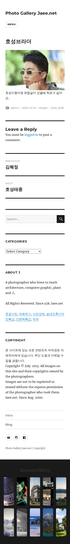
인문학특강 (23, 319)
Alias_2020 (57, 107)
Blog (8, 424)
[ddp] (22, 522)
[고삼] (9, 522)
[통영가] (61, 491)
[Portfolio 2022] (48, 491)
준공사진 (11, 314)
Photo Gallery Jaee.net (31, 13)
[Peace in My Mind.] (35, 522)
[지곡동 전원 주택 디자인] (35, 491)
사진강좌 (39, 314)
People (43, 107)
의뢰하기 (25, 314)
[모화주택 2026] (61, 522)
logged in (31, 135)
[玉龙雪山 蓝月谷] (48, 522)
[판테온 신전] (9, 491)
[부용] (22, 491)
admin (15, 107)
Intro (9, 415)
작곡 (36, 319)
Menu (11, 24)
